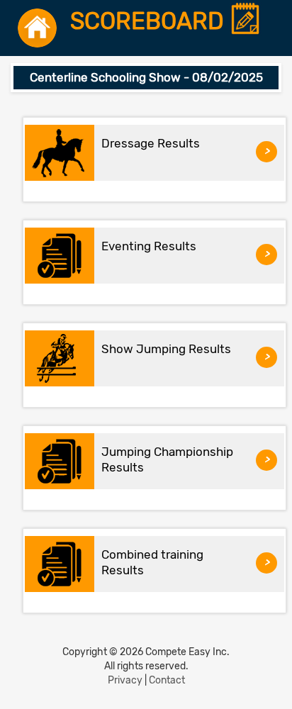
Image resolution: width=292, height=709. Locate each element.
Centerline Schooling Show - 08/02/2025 (146, 77)
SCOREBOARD (150, 22)
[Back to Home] (37, 28)
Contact (167, 680)
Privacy (125, 680)
